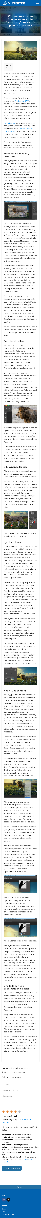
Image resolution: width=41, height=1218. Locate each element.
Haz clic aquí (10, 123)
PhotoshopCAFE (22, 101)
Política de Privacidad (10, 1214)
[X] (8, 1200)
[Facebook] (4, 1200)
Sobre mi (5, 1209)
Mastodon (5, 1212)
